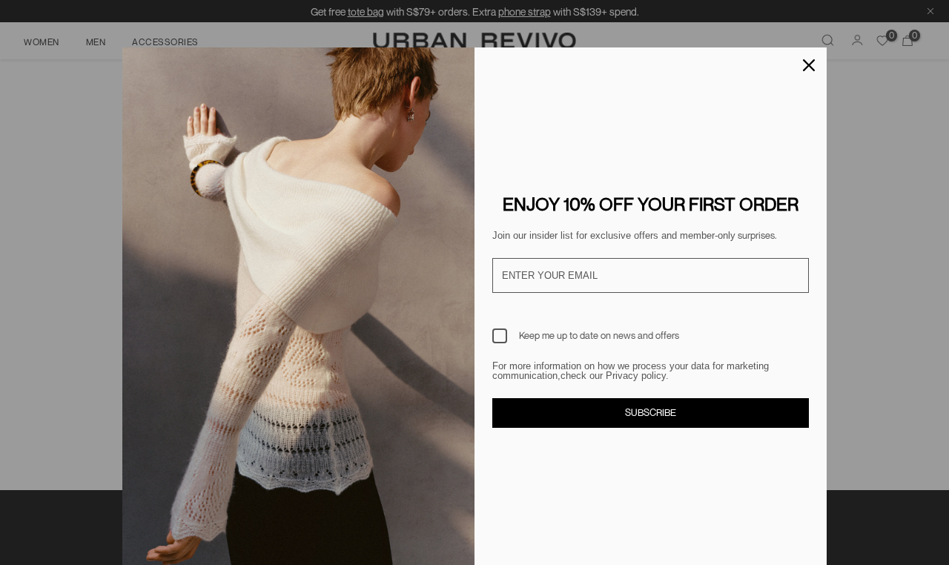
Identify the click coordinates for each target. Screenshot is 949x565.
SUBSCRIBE (650, 412)
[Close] (809, 65)
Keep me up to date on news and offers (599, 335)
